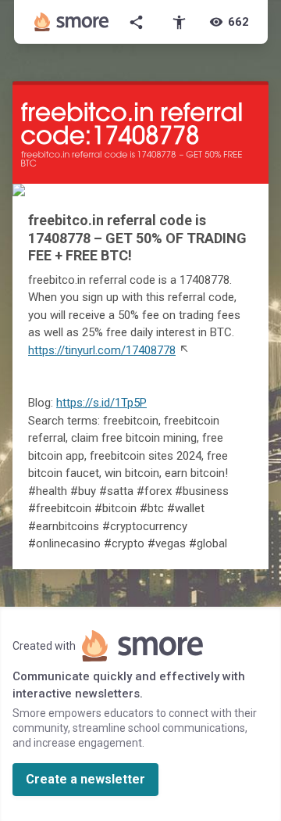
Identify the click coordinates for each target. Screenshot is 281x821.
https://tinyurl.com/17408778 (102, 350)
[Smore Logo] (72, 21)
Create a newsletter (85, 779)
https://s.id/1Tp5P (101, 403)
